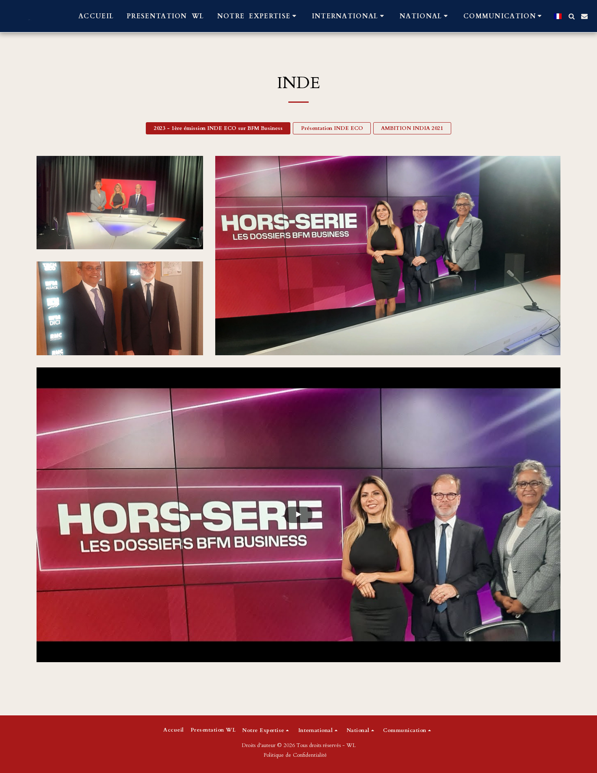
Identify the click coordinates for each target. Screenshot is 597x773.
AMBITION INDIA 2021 (412, 128)
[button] (258, 16)
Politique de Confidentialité (295, 755)
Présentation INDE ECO (332, 128)
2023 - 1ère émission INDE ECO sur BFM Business (218, 128)
